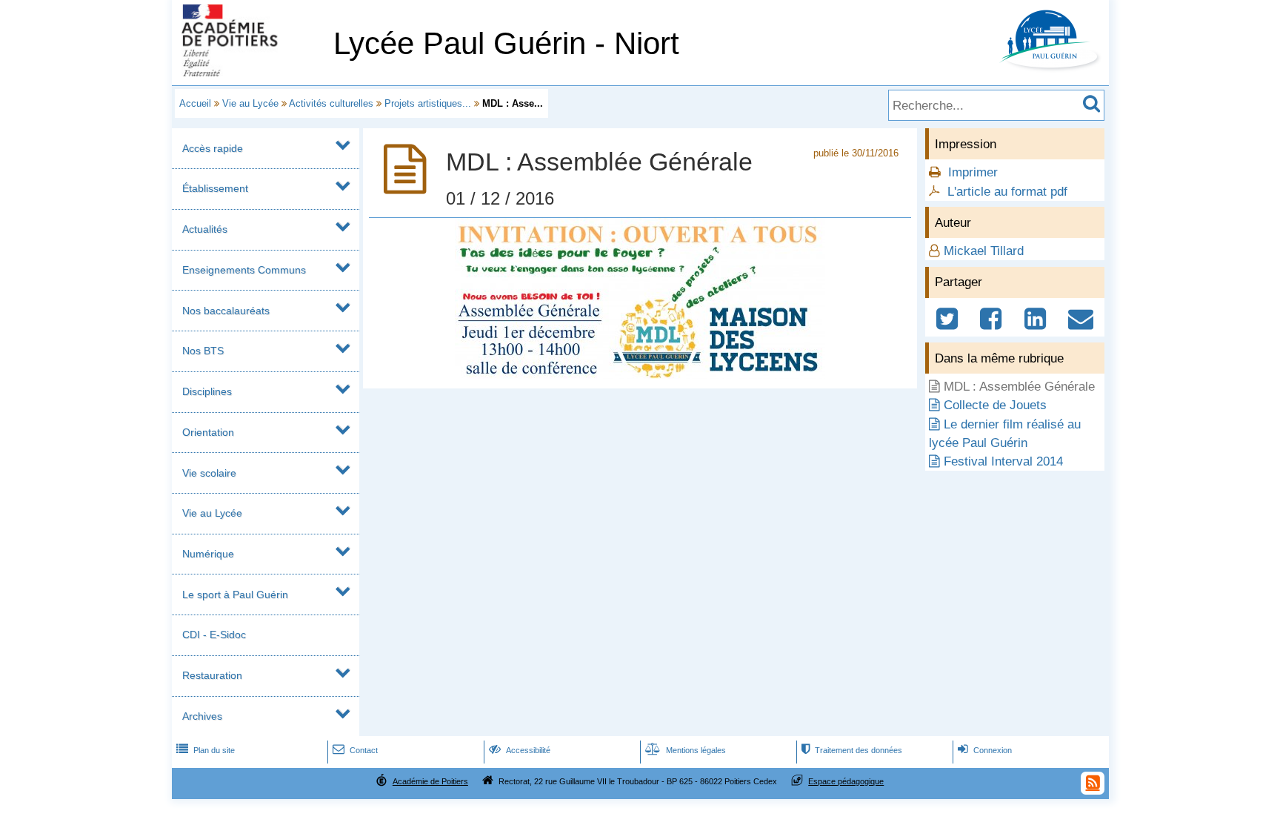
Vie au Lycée (250, 103)
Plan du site (205, 750)
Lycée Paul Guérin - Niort (506, 43)
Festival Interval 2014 (1003, 461)
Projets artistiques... (427, 103)
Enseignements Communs (244, 270)
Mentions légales (685, 750)
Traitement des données (851, 750)
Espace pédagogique (846, 781)
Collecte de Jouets (995, 405)
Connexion (985, 750)
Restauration (212, 675)
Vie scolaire (209, 473)
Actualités (204, 229)
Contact (355, 750)
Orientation (208, 432)
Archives (202, 716)
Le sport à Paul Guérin (235, 594)
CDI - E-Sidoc (214, 634)
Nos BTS (203, 351)
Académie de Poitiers (430, 781)
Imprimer (973, 172)
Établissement (215, 188)
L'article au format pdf (1007, 192)
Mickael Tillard (984, 251)
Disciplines (207, 391)
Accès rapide (212, 148)
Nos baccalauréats (226, 311)
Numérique (208, 554)
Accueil (195, 103)
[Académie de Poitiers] (250, 72)
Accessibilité (519, 750)
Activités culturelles (331, 103)
